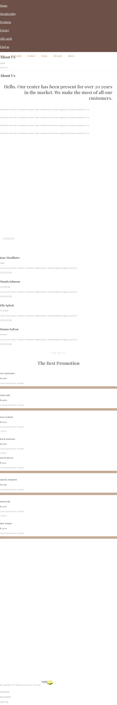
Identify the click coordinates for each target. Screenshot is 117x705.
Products (5, 22)
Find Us (4, 47)
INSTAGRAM (5, 697)
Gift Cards (6, 38)
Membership (8, 14)
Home (3, 5)
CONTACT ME (6, 272)
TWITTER (4, 702)
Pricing (4, 30)
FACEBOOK (4, 692)
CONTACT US (8, 238)
